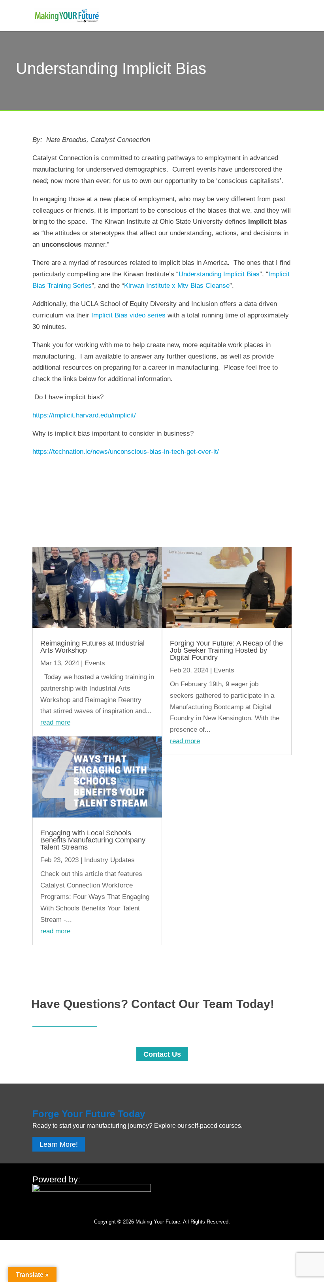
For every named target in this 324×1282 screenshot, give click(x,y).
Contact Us (162, 1054)
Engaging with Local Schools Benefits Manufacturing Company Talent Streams (92, 840)
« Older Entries (54, 950)
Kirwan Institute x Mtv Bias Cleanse (177, 285)
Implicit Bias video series (129, 315)
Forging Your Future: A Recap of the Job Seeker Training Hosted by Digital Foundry (226, 650)
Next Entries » (270, 950)
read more (55, 722)
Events (95, 663)
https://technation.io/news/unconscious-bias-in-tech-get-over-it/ (125, 451)
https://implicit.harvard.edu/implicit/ (84, 415)
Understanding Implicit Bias (219, 274)
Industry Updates (109, 860)
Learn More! (59, 1144)
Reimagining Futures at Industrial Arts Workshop (92, 646)
